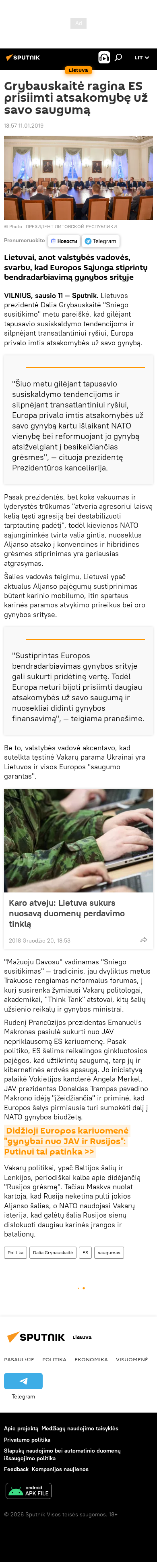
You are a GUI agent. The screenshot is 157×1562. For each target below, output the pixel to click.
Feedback (16, 1469)
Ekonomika (91, 1359)
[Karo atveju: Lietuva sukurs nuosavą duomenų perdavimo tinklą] (78, 840)
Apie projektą (21, 1428)
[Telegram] (101, 241)
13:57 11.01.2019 (23, 125)
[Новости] (64, 241)
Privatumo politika (27, 1439)
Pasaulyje (19, 1359)
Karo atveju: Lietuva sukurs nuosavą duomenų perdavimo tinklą (67, 913)
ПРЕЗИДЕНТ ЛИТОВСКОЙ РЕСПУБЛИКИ (71, 226)
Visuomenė (132, 1359)
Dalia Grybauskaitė (53, 1252)
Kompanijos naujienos (60, 1469)
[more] (144, 940)
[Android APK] (28, 1492)
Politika (15, 1252)
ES (85, 1252)
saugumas (109, 1252)
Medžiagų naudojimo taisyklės (79, 1428)
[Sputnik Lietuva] (24, 60)
